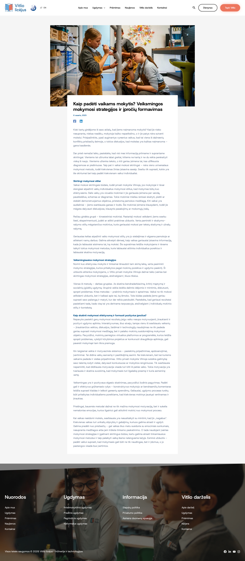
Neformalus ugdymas (75, 523)
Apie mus (83, 7)
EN (45, 7)
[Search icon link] (194, 8)
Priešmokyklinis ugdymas (78, 507)
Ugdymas (97, 7)
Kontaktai (162, 7)
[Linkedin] (81, 121)
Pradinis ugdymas (73, 512)
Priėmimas (115, 7)
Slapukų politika (131, 507)
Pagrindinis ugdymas (75, 518)
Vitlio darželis (146, 7)
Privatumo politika (132, 512)
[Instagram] (238, 551)
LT (41, 7)
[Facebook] (74, 121)
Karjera (185, 523)
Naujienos (130, 7)
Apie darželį (188, 507)
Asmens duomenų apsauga (137, 518)
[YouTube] (234, 551)
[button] (103, 8)
